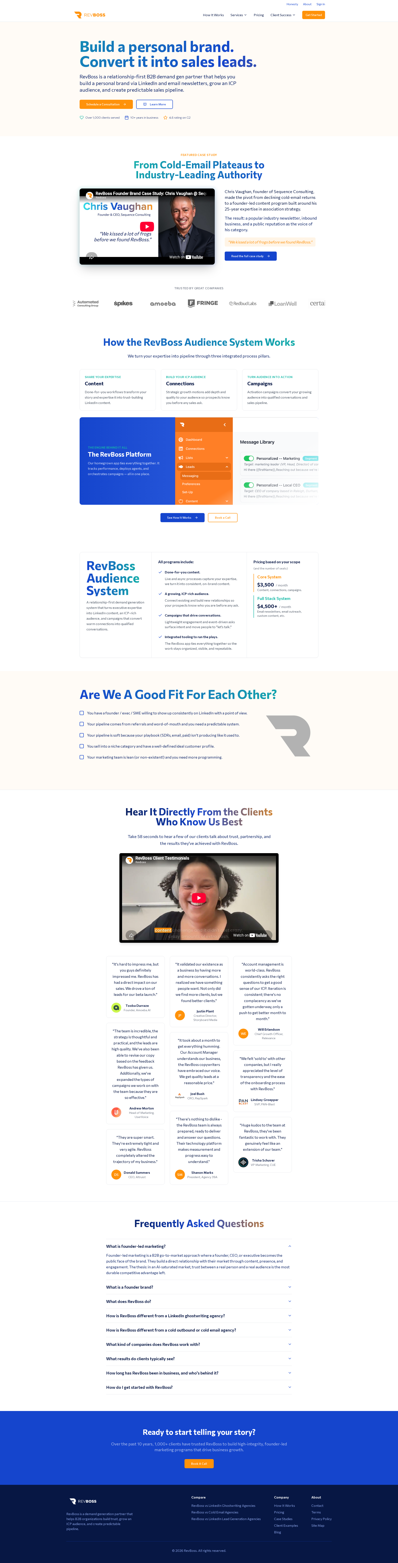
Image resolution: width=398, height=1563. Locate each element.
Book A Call (199, 1463)
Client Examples (286, 1525)
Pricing (259, 15)
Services (237, 15)
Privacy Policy (321, 1519)
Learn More (158, 104)
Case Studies (283, 1519)
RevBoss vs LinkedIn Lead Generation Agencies (226, 1519)
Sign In (321, 4)
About (307, 4)
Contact (317, 1505)
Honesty (292, 4)
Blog (277, 1532)
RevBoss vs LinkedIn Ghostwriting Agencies (223, 1505)
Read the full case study (247, 256)
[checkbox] (82, 713)
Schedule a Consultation (103, 104)
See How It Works (179, 517)
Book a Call (223, 517)
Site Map (317, 1525)
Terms (316, 1512)
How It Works (213, 15)
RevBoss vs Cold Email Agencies (214, 1512)
